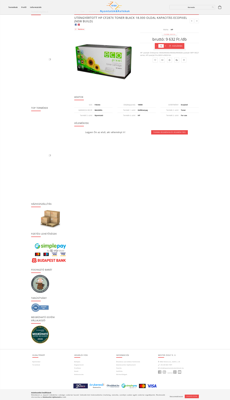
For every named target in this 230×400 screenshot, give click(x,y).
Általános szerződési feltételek (128, 362)
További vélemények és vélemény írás (169, 132)
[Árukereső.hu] (97, 385)
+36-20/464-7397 (166, 365)
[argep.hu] (80, 386)
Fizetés (119, 368)
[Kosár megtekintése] (219, 7)
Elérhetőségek (121, 374)
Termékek (36, 365)
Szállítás (119, 371)
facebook (159, 372)
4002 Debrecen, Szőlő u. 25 (170, 362)
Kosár (76, 371)
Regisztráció (79, 365)
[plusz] (165, 46)
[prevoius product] (192, 21)
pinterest (174, 372)
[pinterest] (78, 24)
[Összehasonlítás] (176, 60)
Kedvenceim (79, 374)
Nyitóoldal (36, 362)
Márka (165, 30)
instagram (164, 372)
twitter (170, 373)
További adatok (169, 34)
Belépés (77, 362)
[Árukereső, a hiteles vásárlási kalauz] (40, 307)
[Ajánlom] (162, 60)
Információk (36, 7)
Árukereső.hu (97, 387)
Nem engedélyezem (176, 396)
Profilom (77, 368)
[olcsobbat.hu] (113, 386)
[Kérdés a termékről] (183, 60)
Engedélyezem (191, 396)
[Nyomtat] (169, 60)
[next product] (197, 21)
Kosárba (177, 46)
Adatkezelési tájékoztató (126, 365)
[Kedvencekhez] (155, 60)
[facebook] (75, 24)
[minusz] (156, 46)
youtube (179, 372)
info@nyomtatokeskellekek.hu (172, 368)
